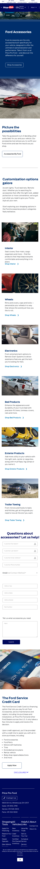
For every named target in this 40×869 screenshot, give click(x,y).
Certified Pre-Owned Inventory (16, 841)
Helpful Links (25, 823)
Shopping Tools (7, 823)
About (33, 822)
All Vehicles (16, 823)
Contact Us (11, 798)
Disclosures (20, 773)
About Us (33, 829)
